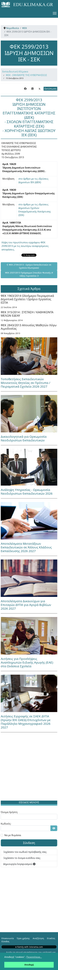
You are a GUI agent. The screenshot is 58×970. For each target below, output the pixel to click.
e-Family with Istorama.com (29, 946)
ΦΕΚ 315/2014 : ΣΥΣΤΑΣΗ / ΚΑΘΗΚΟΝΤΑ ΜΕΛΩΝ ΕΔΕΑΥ (27, 314)
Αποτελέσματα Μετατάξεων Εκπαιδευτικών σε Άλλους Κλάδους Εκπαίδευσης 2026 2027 (26, 547)
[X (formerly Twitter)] (39, 88)
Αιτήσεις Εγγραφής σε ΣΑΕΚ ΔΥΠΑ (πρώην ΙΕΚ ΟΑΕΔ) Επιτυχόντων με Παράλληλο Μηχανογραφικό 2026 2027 (26, 721)
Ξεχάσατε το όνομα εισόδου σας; (22, 858)
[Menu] (55, 13)
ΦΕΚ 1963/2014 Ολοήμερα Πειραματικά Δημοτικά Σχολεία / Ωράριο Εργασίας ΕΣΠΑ (27, 299)
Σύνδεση (29, 843)
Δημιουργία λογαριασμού (18, 864)
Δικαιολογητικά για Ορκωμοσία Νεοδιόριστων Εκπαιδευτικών (24, 438)
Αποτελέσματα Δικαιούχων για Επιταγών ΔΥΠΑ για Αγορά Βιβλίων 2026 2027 (26, 604)
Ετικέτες (51, 938)
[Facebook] (25, 88)
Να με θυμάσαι (12, 835)
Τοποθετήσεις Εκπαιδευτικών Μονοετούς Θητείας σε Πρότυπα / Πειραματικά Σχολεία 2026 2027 (25, 382)
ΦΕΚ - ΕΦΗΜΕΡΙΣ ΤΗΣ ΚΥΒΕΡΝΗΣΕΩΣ (26, 75)
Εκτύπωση (50, 88)
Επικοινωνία (7, 938)
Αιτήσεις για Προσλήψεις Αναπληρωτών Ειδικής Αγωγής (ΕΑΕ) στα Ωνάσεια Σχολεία (27, 662)
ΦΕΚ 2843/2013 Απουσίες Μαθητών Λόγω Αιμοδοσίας (29, 327)
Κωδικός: (6, 823)
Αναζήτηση (38, 938)
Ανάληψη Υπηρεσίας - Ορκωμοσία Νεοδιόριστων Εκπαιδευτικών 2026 (26, 491)
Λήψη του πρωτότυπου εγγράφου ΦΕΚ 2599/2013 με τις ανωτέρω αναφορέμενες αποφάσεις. (25, 246)
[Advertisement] (29, 767)
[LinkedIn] (32, 88)
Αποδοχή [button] (29, 964)
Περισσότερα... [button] (34, 957)
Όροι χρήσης (23, 938)
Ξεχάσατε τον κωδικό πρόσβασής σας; (25, 852)
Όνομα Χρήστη (9, 812)
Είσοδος (5, 941)
